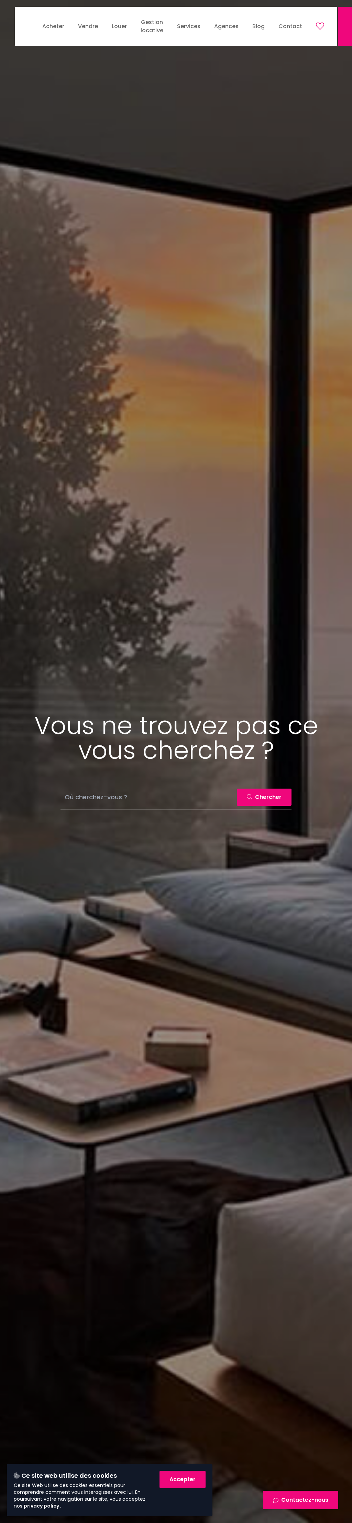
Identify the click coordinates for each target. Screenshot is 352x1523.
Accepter (182, 1479)
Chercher (268, 797)
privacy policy (42, 1505)
